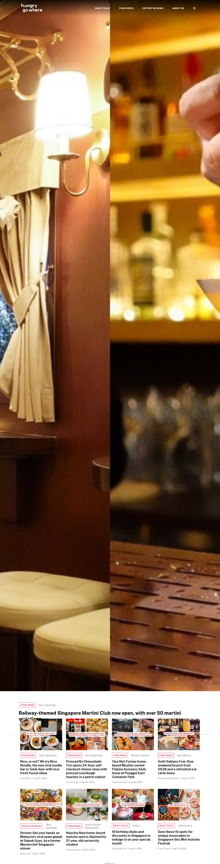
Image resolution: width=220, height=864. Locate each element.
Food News (27, 705)
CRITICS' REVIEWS (152, 8)
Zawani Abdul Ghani (168, 778)
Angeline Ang (119, 782)
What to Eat (120, 825)
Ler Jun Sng (72, 782)
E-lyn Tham (164, 848)
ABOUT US (178, 8)
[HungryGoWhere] (32, 8)
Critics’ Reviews (31, 826)
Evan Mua (25, 778)
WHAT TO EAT (102, 8)
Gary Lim (25, 853)
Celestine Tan (119, 848)
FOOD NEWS (126, 8)
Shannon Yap (73, 849)
